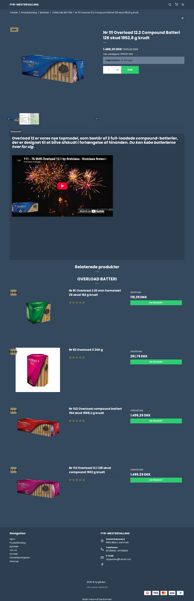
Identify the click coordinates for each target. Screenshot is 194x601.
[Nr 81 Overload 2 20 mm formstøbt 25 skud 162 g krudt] (38, 317)
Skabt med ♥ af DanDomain (97, 599)
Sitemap (14, 561)
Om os (13, 550)
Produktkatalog (18, 542)
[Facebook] (102, 565)
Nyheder (14, 546)
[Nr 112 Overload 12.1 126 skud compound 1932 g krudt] (38, 494)
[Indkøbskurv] (176, 5)
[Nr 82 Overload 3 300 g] (38, 376)
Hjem (12, 539)
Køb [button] (130, 69)
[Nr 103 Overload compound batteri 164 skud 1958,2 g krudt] (38, 435)
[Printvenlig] (182, 18)
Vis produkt (156, 302)
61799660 (111, 550)
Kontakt (14, 553)
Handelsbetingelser (20, 557)
